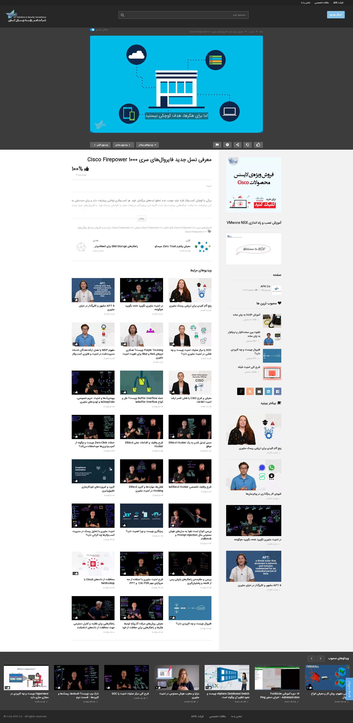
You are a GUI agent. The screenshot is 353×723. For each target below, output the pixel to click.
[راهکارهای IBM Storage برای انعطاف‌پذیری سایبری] (105, 250)
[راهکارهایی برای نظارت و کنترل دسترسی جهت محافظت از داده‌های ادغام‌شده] (93, 608)
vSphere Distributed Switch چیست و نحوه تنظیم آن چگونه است (228, 695)
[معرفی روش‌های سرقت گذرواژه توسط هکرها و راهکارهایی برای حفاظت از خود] (141, 608)
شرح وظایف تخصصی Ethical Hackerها (190, 487)
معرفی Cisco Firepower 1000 (126, 228)
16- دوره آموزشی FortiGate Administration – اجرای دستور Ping (279, 695)
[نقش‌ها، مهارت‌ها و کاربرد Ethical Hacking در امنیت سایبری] (141, 471)
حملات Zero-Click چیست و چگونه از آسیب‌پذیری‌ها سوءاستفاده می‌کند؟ (95, 445)
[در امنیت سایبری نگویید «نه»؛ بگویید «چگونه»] (141, 290)
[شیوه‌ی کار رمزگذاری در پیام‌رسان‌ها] (253, 475)
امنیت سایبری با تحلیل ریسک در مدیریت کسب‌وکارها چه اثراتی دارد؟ (93, 533)
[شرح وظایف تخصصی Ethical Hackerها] (190, 471)
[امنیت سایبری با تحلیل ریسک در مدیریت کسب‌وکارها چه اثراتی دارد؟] (93, 516)
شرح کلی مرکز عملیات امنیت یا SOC (130, 694)
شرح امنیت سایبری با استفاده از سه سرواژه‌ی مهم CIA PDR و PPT (145, 581)
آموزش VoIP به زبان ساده (246, 315)
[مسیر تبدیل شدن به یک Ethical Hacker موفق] (190, 427)
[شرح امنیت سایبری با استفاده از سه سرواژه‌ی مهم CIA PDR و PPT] (141, 564)
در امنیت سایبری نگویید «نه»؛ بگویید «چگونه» (144, 308)
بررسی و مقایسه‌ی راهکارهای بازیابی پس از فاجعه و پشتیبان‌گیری (190, 581)
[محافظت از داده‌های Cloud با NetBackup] (93, 564)
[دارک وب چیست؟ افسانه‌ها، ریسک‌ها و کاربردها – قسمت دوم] (76, 677)
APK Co (265, 286)
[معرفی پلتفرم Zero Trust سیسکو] (178, 250)
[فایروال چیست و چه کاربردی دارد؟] (190, 608)
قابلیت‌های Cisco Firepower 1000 (157, 228)
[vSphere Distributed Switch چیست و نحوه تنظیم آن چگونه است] (227, 677)
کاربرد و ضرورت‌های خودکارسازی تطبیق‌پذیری (98, 489)
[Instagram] (241, 391)
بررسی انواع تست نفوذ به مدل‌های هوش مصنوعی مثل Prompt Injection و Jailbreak (190, 535)
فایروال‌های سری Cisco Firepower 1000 (192, 228)
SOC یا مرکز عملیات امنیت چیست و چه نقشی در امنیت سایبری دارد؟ (191, 352)
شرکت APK (338, 3)
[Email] (259, 391)
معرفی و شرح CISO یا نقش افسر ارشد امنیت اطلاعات (191, 400)
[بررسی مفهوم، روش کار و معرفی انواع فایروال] (327, 677)
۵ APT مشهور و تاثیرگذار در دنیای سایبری (97, 308)
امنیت (208, 186)
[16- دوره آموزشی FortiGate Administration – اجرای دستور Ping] (277, 677)
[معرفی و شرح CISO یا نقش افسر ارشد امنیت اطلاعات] (190, 383)
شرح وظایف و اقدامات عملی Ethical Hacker (144, 445)
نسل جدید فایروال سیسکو (99, 228)
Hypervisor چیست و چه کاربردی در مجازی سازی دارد (29, 695)
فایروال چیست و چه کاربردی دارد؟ (193, 624)
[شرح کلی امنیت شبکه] (272, 373)
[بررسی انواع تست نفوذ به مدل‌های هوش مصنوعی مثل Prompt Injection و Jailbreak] (190, 516)
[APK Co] (276, 290)
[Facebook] (277, 391)
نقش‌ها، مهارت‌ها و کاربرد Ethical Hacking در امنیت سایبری (146, 489)
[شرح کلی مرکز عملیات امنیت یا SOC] (126, 677)
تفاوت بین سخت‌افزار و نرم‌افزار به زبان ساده (244, 334)
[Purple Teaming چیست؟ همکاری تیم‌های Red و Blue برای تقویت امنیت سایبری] (141, 334)
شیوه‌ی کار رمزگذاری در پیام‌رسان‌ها (263, 494)
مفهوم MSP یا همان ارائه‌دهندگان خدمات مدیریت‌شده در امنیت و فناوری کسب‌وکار (93, 352)
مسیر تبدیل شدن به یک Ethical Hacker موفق (190, 445)
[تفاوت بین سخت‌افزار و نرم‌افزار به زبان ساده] (272, 338)
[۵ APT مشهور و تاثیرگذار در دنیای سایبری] (93, 290)
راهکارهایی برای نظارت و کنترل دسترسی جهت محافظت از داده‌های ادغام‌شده (94, 626)
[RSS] (250, 391)
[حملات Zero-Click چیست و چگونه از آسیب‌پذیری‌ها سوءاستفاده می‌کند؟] (93, 427)
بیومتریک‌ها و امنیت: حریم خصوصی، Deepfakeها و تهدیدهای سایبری (96, 400)
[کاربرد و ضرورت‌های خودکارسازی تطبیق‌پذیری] (93, 471)
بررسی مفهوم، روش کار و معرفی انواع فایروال (330, 695)
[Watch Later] (227, 145)
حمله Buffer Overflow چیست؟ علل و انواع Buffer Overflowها (142, 400)
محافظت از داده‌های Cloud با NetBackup (99, 581)
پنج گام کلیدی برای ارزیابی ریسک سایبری (190, 306)
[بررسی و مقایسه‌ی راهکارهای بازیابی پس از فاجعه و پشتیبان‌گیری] (190, 564)
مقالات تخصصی (322, 3)
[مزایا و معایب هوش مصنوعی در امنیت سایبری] (176, 677)
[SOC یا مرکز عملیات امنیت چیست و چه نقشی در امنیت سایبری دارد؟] (190, 334)
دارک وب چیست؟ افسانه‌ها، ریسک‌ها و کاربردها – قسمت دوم (78, 695)
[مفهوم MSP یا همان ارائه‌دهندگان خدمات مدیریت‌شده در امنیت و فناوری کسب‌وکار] (93, 334)
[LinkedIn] (268, 391)
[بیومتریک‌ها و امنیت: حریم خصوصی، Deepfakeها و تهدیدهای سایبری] (93, 383)
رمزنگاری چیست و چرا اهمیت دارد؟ (144, 531)
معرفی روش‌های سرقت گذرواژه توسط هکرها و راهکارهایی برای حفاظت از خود (142, 626)
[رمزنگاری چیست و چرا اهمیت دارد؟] (141, 516)
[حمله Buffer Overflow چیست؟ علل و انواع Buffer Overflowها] (141, 383)
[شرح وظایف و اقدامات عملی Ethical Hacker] (141, 427)
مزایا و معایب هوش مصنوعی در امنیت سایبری (179, 695)
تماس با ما (305, 3)
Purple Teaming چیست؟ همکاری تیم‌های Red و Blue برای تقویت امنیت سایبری (143, 354)
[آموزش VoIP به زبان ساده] (272, 321)
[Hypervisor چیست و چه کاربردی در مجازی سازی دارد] (26, 677)
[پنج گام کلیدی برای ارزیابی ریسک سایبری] (190, 290)
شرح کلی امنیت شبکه (249, 367)
